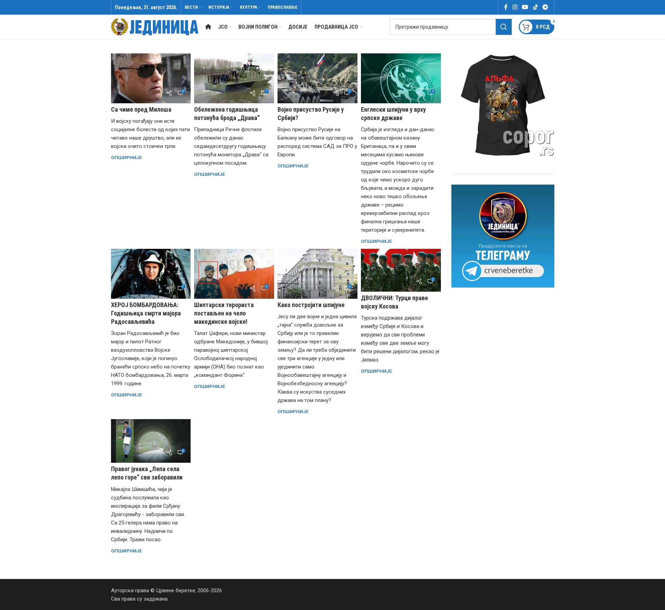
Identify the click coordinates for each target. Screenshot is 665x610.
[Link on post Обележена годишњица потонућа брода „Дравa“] (234, 78)
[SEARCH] (504, 27)
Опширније (126, 157)
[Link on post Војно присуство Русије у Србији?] (317, 78)
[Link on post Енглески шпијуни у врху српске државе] (401, 78)
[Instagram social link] (514, 7)
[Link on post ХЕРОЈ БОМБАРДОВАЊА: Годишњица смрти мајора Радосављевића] (151, 274)
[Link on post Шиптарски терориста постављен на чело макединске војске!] (234, 274)
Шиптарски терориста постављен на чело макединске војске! (224, 313)
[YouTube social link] (525, 7)
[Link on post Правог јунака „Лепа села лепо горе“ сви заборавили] (151, 441)
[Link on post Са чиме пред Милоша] (151, 78)
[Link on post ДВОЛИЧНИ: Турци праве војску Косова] (401, 270)
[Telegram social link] (545, 7)
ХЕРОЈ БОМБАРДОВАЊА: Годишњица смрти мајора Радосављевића (146, 313)
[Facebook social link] (506, 7)
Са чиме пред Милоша (141, 109)
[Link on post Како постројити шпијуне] (317, 274)
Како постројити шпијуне (311, 304)
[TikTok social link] (535, 7)
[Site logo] (154, 26)
